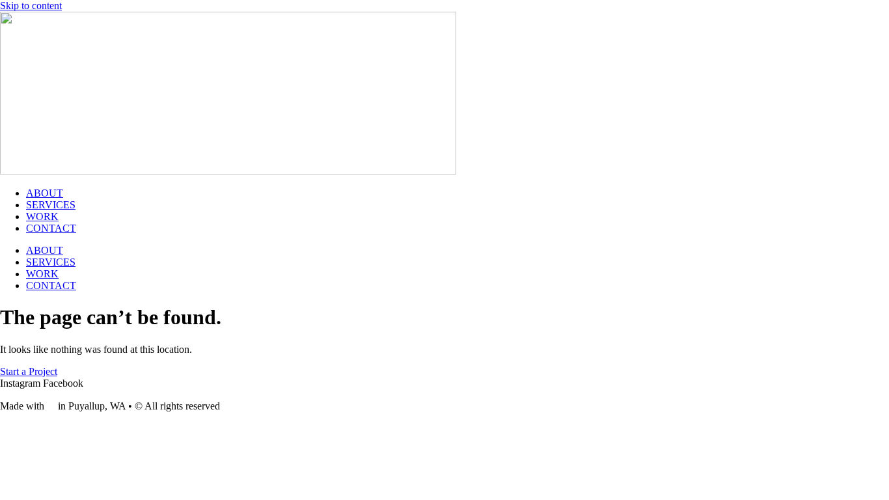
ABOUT (44, 193)
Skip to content (31, 5)
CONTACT (51, 228)
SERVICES (50, 204)
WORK (42, 216)
